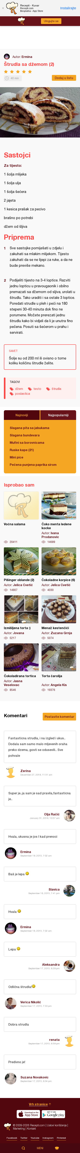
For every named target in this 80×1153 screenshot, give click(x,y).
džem (19, 388)
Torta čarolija (59, 667)
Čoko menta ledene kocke (59, 518)
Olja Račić (52, 814)
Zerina (25, 771)
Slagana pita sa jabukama (29, 428)
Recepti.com (7, 1127)
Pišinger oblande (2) (21, 569)
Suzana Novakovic (34, 1077)
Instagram (48, 1138)
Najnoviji (22, 415)
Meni (40, 1148)
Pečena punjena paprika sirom (33, 464)
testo (37, 388)
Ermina (27, 56)
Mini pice (16, 457)
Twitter (23, 1138)
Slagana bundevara (25, 435)
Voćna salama (21, 518)
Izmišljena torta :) (21, 617)
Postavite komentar (59, 716)
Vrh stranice (38, 1104)
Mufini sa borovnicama (27, 442)
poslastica (22, 393)
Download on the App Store (28, 1114)
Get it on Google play (53, 1114)
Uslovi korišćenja (57, 1125)
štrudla (56, 388)
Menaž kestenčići (59, 617)
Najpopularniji (58, 415)
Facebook (12, 1138)
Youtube (35, 1138)
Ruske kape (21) (22, 450)
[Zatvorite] (3, 8)
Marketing (19, 1128)
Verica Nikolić (30, 1002)
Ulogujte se (51, 21)
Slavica (54, 889)
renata (54, 1039)
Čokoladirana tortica (21, 667)
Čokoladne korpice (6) (59, 569)
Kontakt (31, 1128)
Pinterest (61, 1138)
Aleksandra (51, 964)
